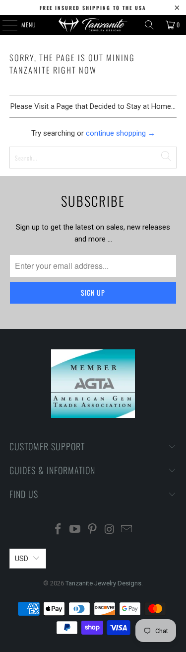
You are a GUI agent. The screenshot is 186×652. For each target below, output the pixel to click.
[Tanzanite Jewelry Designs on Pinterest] (92, 530)
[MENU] (4, 25)
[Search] (149, 25)
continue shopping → (120, 133)
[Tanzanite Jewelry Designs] (93, 25)
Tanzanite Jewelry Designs (103, 583)
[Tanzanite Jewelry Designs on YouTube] (75, 530)
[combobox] (92, 157)
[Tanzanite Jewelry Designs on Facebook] (58, 530)
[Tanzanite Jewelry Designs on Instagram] (109, 530)
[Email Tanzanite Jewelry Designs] (127, 530)
